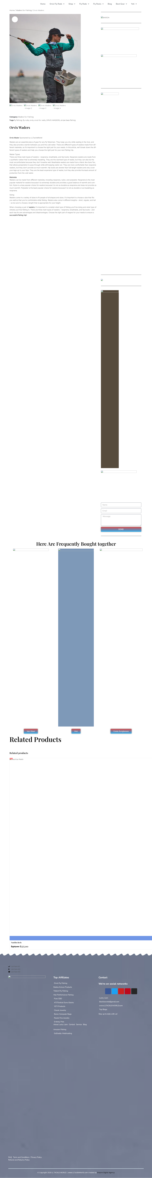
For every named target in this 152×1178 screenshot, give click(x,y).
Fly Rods (83, 4)
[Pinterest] (128, 991)
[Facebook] (108, 991)
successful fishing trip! (18, 215)
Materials (13, 177)
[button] (57, 4)
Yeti (132, 4)
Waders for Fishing (24, 10)
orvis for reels (39, 120)
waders (32, 207)
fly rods (26, 120)
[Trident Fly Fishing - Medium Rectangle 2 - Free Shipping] (102, 280)
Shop (71, 4)
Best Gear (120, 4)
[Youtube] (121, 991)
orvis (31, 120)
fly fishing (18, 120)
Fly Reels (97, 4)
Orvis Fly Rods (56, 4)
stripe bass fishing (68, 120)
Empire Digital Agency (106, 1172)
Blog (110, 4)
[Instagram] (134, 991)
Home (42, 4)
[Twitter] (115, 991)
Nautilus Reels (16, 942)
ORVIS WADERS (53, 120)
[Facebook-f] (100, 1020)
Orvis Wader (14, 138)
